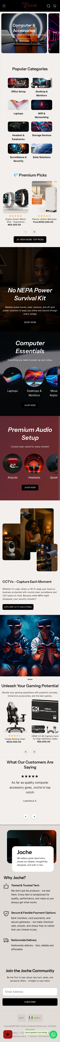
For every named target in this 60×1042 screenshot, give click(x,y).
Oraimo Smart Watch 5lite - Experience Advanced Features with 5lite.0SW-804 (16, 220)
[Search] (49, 6)
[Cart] (55, 6)
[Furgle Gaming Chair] (15, 716)
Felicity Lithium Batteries (44, 219)
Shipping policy (18, 1036)
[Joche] (30, 6)
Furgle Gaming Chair (15, 739)
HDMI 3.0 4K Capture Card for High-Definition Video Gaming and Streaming (45, 737)
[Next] (34, 231)
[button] (4, 6)
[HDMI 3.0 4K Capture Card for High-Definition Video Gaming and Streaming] (45, 716)
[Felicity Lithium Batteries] (44, 197)
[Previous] (25, 231)
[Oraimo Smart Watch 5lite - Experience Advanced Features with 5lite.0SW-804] (15, 197)
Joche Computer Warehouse (33, 1026)
